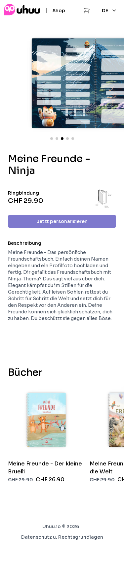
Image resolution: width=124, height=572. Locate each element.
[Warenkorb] (86, 10)
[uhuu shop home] (22, 10)
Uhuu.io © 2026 (60, 526)
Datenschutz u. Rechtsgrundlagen (62, 537)
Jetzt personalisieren (62, 221)
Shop (59, 11)
